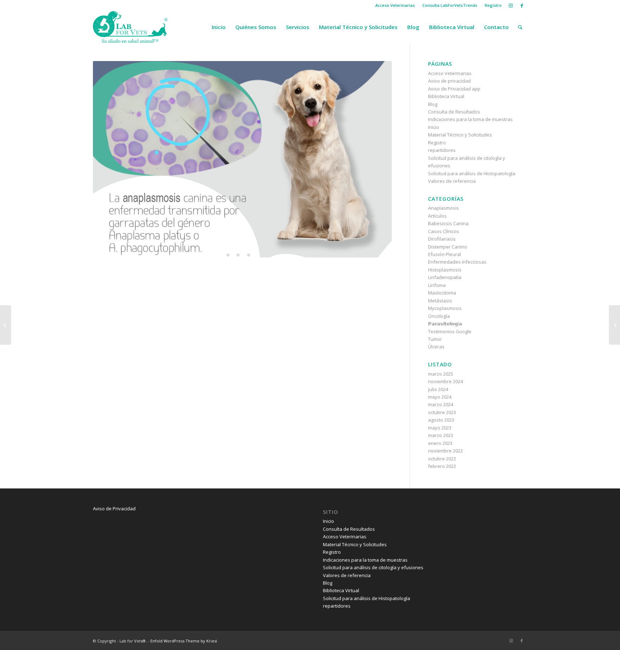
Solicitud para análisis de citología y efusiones (373, 567)
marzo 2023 (440, 435)
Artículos (437, 216)
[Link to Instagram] (511, 5)
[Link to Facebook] (521, 5)
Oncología (439, 316)
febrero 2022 (442, 466)
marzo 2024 (440, 404)
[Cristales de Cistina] (5, 325)
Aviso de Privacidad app (454, 88)
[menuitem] (395, 5)
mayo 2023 (439, 427)
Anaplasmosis (443, 208)
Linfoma (437, 285)
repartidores (442, 150)
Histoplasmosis (444, 269)
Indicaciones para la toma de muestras (470, 119)
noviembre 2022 (445, 450)
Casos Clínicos (443, 231)
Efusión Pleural (444, 254)
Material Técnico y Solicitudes (460, 134)
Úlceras (436, 346)
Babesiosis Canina (448, 223)
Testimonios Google (449, 331)
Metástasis (440, 300)
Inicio (433, 127)
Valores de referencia (452, 181)
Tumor (435, 339)
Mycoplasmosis (445, 308)
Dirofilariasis (442, 239)
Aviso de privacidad (449, 81)
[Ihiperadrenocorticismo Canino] (614, 325)
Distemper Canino (447, 246)
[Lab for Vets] (130, 27)
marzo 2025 (440, 374)
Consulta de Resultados (454, 111)
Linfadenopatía (444, 277)
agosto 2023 (441, 420)
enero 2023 (440, 443)
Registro (493, 5)
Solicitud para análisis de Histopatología (471, 173)
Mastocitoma (442, 292)
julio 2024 (438, 389)
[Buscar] (520, 27)
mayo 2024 (439, 397)
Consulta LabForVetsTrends (449, 5)
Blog (432, 104)
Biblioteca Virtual (446, 96)
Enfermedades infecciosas (457, 262)
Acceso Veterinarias (395, 5)
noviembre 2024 (445, 381)
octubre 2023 (442, 412)
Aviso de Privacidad (114, 508)
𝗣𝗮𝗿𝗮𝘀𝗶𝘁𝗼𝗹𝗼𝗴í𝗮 (445, 323)
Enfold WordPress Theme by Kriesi (183, 641)
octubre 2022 (442, 458)
